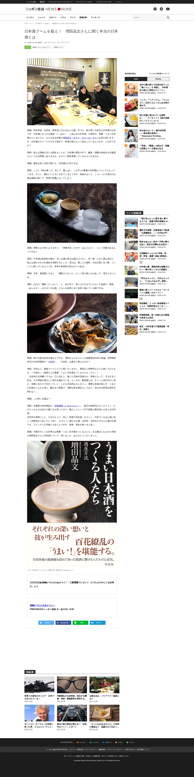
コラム (63, 17)
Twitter (161, 9)
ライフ (72, 17)
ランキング (95, 17)
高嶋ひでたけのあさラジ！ (42, 47)
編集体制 (102, 749)
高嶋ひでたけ (59, 47)
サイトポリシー (91, 749)
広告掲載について (143, 749)
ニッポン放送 (31, 2)
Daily (136, 79)
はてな (98, 623)
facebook (155, 9)
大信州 (51, 362)
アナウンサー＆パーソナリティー (60, 2)
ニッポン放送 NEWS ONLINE (53, 9)
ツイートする (46, 623)
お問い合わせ (130, 749)
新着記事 (83, 17)
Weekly (158, 79)
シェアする (63, 623)
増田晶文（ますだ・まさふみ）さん (80, 138)
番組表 (42, 2)
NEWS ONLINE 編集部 (34, 42)
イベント (119, 2)
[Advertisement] (147, 46)
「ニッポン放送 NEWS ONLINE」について (60, 749)
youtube (168, 9)
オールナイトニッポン (84, 2)
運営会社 (80, 749)
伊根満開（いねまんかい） (67, 406)
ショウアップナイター (104, 2)
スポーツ (52, 17)
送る (80, 623)
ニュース (41, 17)
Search (168, 17)
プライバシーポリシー (115, 749)
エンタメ (30, 17)
